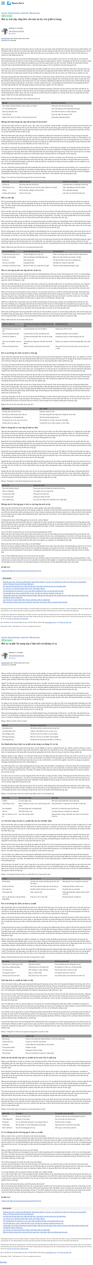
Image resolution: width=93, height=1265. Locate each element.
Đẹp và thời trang (14, 13)
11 (13, 207)
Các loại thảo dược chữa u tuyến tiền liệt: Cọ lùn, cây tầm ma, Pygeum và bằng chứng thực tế (33, 593)
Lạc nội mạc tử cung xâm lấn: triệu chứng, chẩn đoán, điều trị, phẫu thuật (26, 600)
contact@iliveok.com (51, 622)
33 (70, 540)
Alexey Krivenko (5, 38)
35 (77, 562)
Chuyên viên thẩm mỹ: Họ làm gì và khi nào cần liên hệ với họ (21, 571)
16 (23, 280)
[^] (6, 17)
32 (18, 528)
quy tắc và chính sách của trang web (17, 618)
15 (90, 243)
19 (68, 308)
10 (75, 173)
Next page (3, 1262)
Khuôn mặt (24, 13)
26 (54, 437)
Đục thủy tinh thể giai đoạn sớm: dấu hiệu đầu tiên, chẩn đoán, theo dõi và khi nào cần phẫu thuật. (34, 586)
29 (6, 467)
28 (43, 457)
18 (63, 298)
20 (75, 316)
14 (85, 235)
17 (88, 288)
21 (72, 361)
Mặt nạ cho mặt (34, 13)
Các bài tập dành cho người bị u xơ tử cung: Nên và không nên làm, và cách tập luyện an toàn (33, 591)
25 (76, 400)
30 (55, 477)
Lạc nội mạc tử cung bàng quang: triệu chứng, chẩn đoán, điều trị (24, 588)
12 (66, 217)
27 (35, 447)
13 (58, 227)
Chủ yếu (4, 13)
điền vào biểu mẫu (66, 622)
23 (44, 381)
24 (19, 392)
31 (12, 516)
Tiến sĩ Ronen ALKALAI (16, 31)
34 (2, 552)
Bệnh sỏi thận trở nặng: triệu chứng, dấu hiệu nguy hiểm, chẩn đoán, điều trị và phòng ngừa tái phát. (35, 602)
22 (84, 371)
